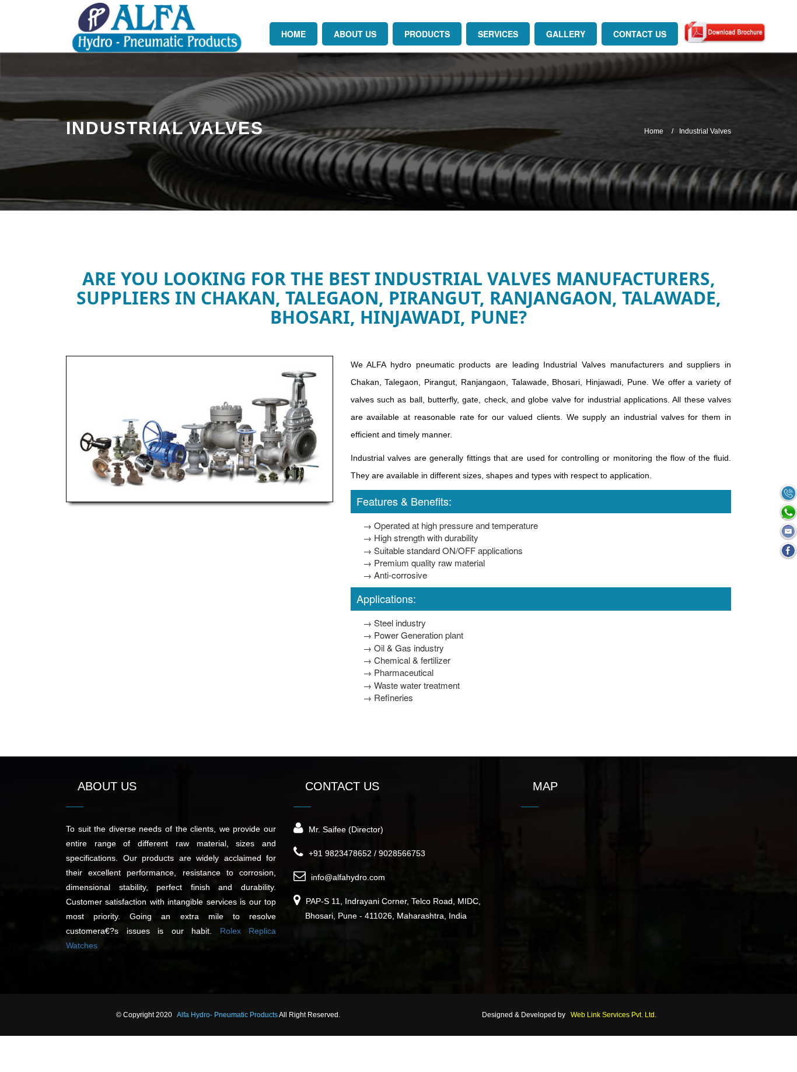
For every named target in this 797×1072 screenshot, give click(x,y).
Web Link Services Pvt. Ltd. (613, 1015)
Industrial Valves (705, 131)
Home (653, 131)
